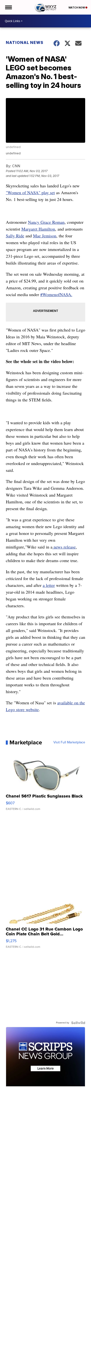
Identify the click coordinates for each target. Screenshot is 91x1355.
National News (24, 42)
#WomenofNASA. (56, 294)
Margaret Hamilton (38, 229)
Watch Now (76, 7)
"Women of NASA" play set (30, 192)
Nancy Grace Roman (46, 222)
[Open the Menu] (8, 7)
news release (64, 547)
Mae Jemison (44, 236)
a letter (49, 585)
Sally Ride (15, 236)
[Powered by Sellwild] (78, 1022)
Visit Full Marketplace (69, 742)
